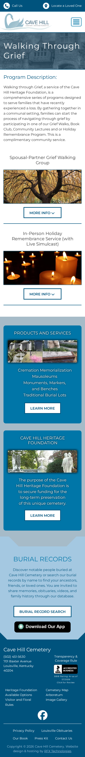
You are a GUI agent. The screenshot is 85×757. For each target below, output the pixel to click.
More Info (39, 213)
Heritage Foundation (21, 690)
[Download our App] (42, 627)
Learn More (42, 408)
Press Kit (41, 738)
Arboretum (54, 695)
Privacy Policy (23, 731)
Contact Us (63, 738)
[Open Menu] (76, 22)
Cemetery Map (57, 690)
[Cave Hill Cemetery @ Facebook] (42, 714)
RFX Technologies (57, 751)
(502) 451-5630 (14, 657)
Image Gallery (56, 700)
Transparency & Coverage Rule (65, 658)
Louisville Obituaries (56, 731)
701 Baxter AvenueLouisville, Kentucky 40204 (18, 665)
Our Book (20, 738)
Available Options (18, 695)
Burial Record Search (42, 612)
